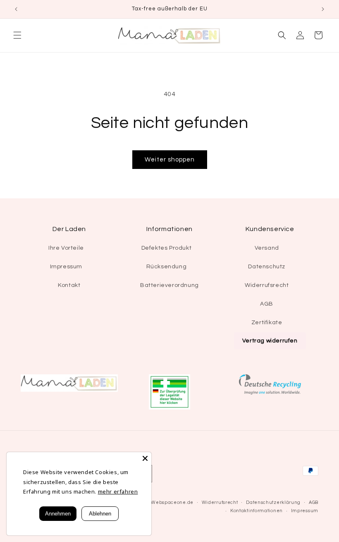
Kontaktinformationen (256, 510)
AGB (266, 304)
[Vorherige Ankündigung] (16, 9)
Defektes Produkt (166, 248)
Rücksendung (166, 267)
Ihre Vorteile (66, 248)
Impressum (66, 267)
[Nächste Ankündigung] (323, 9)
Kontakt (69, 285)
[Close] (145, 458)
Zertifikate (266, 322)
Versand (267, 248)
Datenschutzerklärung (273, 502)
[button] (17, 35)
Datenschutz (266, 267)
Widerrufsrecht (267, 285)
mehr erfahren (118, 491)
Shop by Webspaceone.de (162, 502)
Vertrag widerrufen (270, 341)
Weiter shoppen (170, 160)
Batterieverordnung (169, 285)
